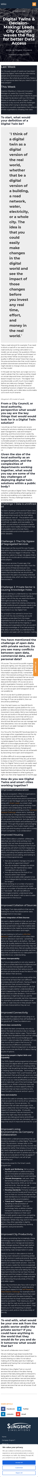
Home (4, 1437)
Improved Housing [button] (12, 834)
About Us (5, 1444)
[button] (34, 4)
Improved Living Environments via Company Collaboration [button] (17, 1132)
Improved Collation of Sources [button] (18, 905)
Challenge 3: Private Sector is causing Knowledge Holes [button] (18, 588)
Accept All (19, 1462)
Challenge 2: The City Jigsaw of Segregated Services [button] (17, 542)
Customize (19, 1468)
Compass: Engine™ (8, 1440)
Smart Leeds (14, 803)
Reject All (19, 1473)
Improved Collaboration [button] (15, 790)
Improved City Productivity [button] (17, 1234)
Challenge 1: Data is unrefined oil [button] (18, 505)
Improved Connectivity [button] (14, 1012)
